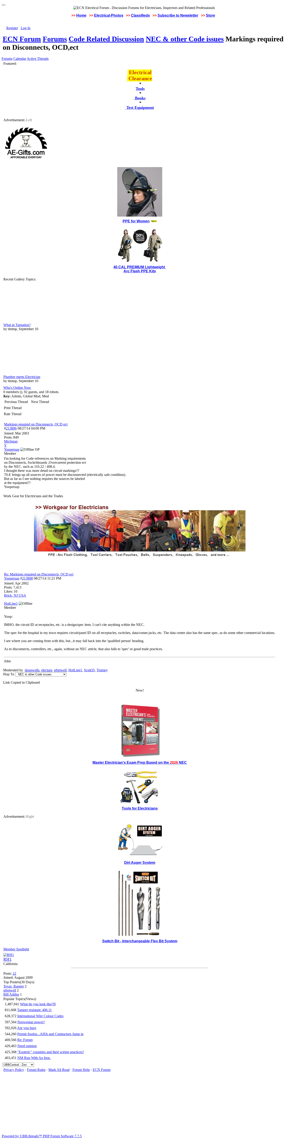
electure (46, 670)
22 (14, 973)
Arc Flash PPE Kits (140, 271)
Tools (140, 88)
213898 (27, 578)
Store (210, 15)
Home (81, 15)
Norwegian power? (31, 1022)
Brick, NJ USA (15, 595)
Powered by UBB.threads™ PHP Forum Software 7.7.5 (42, 1136)
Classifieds (140, 15)
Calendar (19, 58)
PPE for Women (136, 221)
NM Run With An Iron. (34, 1058)
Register (12, 28)
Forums (55, 39)
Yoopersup (11, 578)
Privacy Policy (13, 1070)
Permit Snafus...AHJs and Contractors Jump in (50, 1034)
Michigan (11, 441)
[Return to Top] (3, 5)
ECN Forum (22, 39)
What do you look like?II (38, 1004)
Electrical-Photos (108, 15)
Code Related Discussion (106, 39)
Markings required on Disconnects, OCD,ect (36, 424)
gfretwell (60, 670)
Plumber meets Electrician (21, 377)
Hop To (8, 674)
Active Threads (38, 58)
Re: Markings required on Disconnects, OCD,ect (38, 574)
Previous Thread (16, 402)
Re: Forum (25, 1040)
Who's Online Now (17, 388)
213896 (11, 428)
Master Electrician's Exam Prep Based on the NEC (139, 762)
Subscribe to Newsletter (178, 15)
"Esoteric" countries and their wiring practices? (50, 1052)
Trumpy (102, 670)
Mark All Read (59, 1070)
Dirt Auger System (139, 863)
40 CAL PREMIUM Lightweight (139, 267)
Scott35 (89, 670)
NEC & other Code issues (185, 39)
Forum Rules (36, 1070)
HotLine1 (75, 670)
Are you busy (26, 1028)
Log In (25, 28)
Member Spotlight (16, 949)
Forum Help (81, 1070)
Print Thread (13, 408)
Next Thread (40, 402)
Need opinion (27, 1046)
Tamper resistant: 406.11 (34, 1010)
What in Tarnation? (17, 325)
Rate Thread (12, 414)
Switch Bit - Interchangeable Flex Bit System (139, 941)
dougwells (32, 670)
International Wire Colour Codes (40, 1016)
